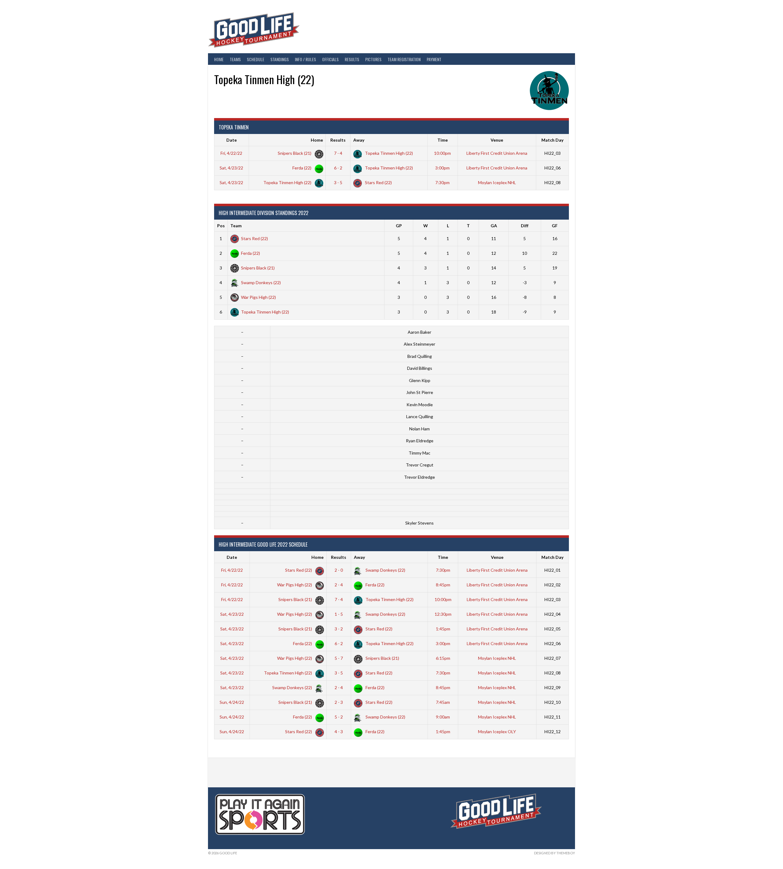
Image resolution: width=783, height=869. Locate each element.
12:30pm (443, 614)
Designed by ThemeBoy (554, 853)
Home (219, 59)
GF (555, 225)
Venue (497, 140)
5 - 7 (339, 658)
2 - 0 (339, 570)
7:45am (443, 702)
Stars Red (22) (378, 182)
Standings (279, 59)
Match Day (552, 140)
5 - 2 (339, 716)
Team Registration (404, 59)
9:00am (443, 716)
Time (442, 140)
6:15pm (443, 658)
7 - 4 (338, 153)
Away (358, 140)
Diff (525, 225)
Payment (434, 59)
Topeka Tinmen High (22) (388, 153)
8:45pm (443, 584)
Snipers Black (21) (295, 153)
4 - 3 (339, 731)
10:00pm (442, 153)
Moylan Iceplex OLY (497, 731)
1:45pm (443, 628)
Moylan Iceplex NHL (497, 182)
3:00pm (442, 167)
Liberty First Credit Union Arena (496, 153)
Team (236, 225)
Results (352, 59)
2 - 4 (339, 584)
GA (494, 225)
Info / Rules (305, 59)
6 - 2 (338, 167)
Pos (221, 225)
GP (399, 225)
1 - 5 (339, 614)
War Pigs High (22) (258, 297)
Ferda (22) (302, 167)
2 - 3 (339, 702)
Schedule (255, 59)
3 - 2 (339, 628)
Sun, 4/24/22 (232, 702)
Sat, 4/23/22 (231, 167)
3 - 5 (338, 182)
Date (231, 140)
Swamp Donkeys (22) (261, 282)
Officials (330, 59)
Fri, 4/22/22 (231, 153)
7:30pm (442, 182)
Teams (235, 59)
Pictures (373, 59)
